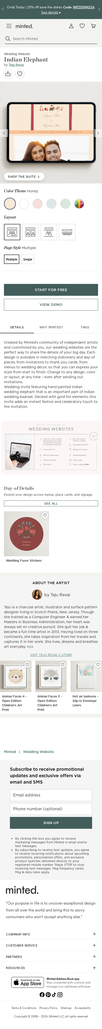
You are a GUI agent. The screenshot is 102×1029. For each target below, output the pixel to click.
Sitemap (66, 1008)
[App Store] (27, 983)
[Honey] (10, 204)
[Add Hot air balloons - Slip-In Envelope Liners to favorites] (98, 665)
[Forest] (65, 204)
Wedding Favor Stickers (24, 560)
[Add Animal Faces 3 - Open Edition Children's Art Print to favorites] (63, 665)
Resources (15, 968)
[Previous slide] (4, 133)
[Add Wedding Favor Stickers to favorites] (45, 515)
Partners (14, 957)
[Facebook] (42, 994)
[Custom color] (79, 204)
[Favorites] (82, 26)
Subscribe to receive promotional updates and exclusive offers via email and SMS (47, 776)
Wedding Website (38, 752)
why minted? (51, 327)
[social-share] (8, 74)
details (17, 327)
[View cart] (93, 26)
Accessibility (83, 1008)
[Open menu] (9, 26)
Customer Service (21, 945)
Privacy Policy (48, 1008)
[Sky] (51, 204)
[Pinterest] (48, 994)
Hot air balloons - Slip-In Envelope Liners (85, 700)
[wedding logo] (24, 26)
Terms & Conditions (23, 1008)
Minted (10, 752)
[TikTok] (54, 994)
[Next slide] (98, 133)
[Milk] (24, 204)
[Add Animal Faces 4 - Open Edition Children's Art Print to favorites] (27, 665)
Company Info (18, 934)
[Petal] (38, 204)
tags (85, 327)
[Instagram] (60, 994)
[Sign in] (71, 26)
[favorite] (20, 74)
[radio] (12, 232)
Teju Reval (16, 65)
